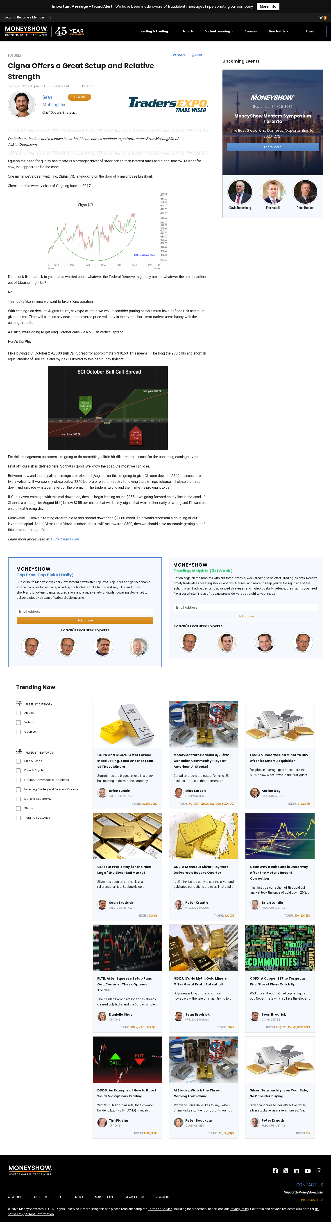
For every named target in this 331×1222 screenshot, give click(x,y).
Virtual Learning (218, 31)
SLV (151, 915)
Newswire (163, 1197)
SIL (155, 915)
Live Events (277, 31)
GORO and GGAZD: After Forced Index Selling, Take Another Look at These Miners (125, 761)
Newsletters (134, 1197)
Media (79, 1197)
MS (294, 1027)
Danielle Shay (120, 1014)
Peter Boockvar (198, 1120)
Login (8, 17)
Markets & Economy (37, 799)
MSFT (141, 1027)
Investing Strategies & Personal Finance (51, 789)
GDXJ (231, 1027)
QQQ (218, 803)
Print (198, 55)
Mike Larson (195, 790)
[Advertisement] (272, 257)
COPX (307, 1027)
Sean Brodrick (121, 902)
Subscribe (85, 620)
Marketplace (104, 1197)
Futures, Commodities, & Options (46, 780)
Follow (81, 97)
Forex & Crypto (34, 770)
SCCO (300, 1027)
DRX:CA (205, 803)
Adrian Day (271, 790)
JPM (289, 1027)
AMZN (134, 1027)
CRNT (197, 803)
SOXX (225, 803)
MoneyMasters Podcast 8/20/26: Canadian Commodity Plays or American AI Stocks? (201, 761)
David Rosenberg (240, 208)
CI (91, 86)
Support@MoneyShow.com (303, 1192)
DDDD (147, 1133)
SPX (231, 803)
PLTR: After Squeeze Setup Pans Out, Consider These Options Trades (124, 984)
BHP (278, 1027)
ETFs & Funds (33, 761)
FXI (225, 1133)
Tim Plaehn (118, 1120)
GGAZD (146, 803)
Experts (188, 31)
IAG (302, 803)
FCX (283, 1027)
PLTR (148, 1027)
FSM (307, 803)
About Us (40, 1197)
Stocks (29, 808)
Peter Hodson (305, 208)
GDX (297, 915)
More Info (268, 6)
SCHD (154, 1133)
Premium (312, 31)
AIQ (191, 803)
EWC (212, 803)
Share (181, 55)
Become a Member (30, 17)
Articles (29, 713)
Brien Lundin (119, 790)
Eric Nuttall (273, 208)
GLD (308, 915)
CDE (231, 915)
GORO (154, 803)
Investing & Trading (153, 31)
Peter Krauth (196, 902)
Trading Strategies (37, 818)
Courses (251, 31)
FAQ (61, 1197)
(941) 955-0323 (312, 1200)
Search (98, 17)
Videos (29, 722)
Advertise (15, 1197)
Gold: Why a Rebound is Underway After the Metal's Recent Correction (279, 873)
